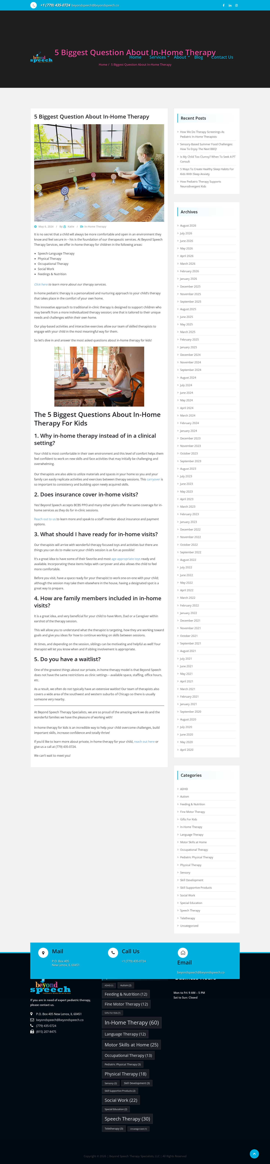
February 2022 (189, 605)
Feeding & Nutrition (192, 804)
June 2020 (186, 734)
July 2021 (186, 658)
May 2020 (186, 742)
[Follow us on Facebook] (223, 5)
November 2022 (190, 537)
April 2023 (186, 499)
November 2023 (190, 446)
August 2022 (188, 560)
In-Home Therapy (95, 226)
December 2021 (190, 620)
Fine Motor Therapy (192, 812)
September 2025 (190, 301)
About (180, 57)
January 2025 (188, 347)
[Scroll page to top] (254, 1153)
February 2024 (189, 423)
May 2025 (186, 324)
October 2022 (189, 544)
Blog (198, 57)
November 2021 (190, 628)
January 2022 (188, 613)
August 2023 (188, 468)
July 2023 (186, 476)
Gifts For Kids (188, 819)
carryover (153, 479)
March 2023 (187, 506)
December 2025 (190, 286)
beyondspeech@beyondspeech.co (60, 1020)
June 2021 (186, 666)
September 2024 (190, 370)
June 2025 (186, 317)
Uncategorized (189, 925)
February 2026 (189, 271)
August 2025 (188, 309)
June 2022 (186, 575)
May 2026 (186, 248)
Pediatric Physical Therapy (196, 857)
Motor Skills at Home (193, 842)
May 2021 (186, 674)
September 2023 (190, 461)
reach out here (144, 742)
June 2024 (186, 392)
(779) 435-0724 (46, 1026)
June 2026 (186, 241)
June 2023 (186, 484)
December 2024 (190, 355)
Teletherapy (187, 918)
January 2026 (188, 279)
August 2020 (188, 719)
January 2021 (188, 704)
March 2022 (187, 597)
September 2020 (190, 711)
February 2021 (189, 696)
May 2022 (186, 582)
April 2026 (186, 256)
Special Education (191, 903)
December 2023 (190, 438)
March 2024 (187, 415)
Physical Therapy (190, 865)
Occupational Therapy (194, 849)
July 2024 (186, 385)
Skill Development (191, 880)
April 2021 (186, 681)
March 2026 (187, 263)
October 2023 (189, 453)
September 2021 (190, 643)
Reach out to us (45, 519)
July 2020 (186, 727)
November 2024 (190, 362)
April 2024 (186, 408)
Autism (184, 796)
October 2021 (189, 636)
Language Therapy (191, 834)
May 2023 (186, 491)
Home (135, 57)
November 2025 (190, 294)
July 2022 (186, 567)
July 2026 (186, 233)
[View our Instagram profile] (236, 5)
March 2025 (187, 332)
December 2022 (190, 529)
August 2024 (188, 377)
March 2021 (187, 689)
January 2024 (188, 431)
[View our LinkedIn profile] (230, 5)
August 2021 (188, 651)
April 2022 (186, 590)
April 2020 (186, 750)
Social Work (187, 895)
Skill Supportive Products (196, 887)
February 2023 (189, 514)
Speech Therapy (190, 910)
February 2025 (189, 339)
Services (158, 57)
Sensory (185, 872)
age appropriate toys (126, 559)
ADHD (184, 789)
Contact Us (222, 57)
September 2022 (190, 552)
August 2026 (188, 225)
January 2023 (188, 522)
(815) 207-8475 (46, 1032)
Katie (71, 226)
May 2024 (186, 400)
